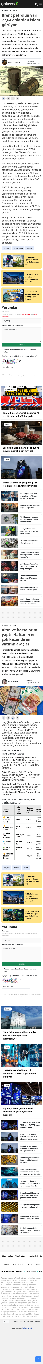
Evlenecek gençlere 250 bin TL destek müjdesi (29, 588)
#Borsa (16, 867)
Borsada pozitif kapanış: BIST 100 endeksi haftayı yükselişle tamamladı (29, 1195)
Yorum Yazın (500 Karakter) (12, 325)
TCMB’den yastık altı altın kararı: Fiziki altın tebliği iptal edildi (30, 1160)
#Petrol (6, 248)
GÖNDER (21, 345)
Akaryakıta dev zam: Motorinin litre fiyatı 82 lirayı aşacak (29, 531)
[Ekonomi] (21, 432)
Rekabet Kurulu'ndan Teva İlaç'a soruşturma (30, 506)
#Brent (29, 248)
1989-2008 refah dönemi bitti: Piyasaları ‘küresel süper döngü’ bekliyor (19, 1073)
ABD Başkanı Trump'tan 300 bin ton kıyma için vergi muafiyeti (29, 566)
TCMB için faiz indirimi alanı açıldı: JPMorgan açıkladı (28, 578)
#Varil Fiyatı (18, 248)
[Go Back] (38, 1359)
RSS (6, 1321)
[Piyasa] (21, 467)
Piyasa (14, 625)
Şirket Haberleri (18, 1264)
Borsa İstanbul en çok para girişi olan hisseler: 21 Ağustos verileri (29, 1148)
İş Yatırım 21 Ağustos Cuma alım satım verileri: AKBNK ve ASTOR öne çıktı (30, 1171)
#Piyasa (6, 867)
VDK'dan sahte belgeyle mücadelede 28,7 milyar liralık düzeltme (29, 519)
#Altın (26, 867)
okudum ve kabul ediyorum (20, 350)
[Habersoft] (27, 1328)
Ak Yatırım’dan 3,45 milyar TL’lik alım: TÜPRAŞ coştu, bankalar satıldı (30, 1124)
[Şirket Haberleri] (21, 398)
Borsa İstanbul (30, 1271)
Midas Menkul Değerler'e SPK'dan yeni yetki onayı (29, 1217)
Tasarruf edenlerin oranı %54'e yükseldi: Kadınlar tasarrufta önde (29, 554)
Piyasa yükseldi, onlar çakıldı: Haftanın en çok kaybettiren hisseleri (18, 1111)
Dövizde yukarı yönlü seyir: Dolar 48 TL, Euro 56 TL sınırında (30, 1230)
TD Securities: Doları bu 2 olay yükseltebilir (29, 541)
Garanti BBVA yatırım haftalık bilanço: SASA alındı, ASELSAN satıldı (28, 1136)
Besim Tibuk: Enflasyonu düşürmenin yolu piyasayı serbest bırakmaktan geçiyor (30, 601)
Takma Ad (5, 311)
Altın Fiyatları (20, 1256)
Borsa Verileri (32, 1256)
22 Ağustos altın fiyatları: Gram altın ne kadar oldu (30, 1206)
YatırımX (6, 11)
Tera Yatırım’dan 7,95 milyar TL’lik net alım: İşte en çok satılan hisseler (30, 1183)
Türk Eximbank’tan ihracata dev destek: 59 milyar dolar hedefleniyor (19, 1035)
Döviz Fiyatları (7, 1256)
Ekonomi (14, 11)
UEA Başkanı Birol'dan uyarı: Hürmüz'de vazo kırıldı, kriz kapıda (28, 496)
